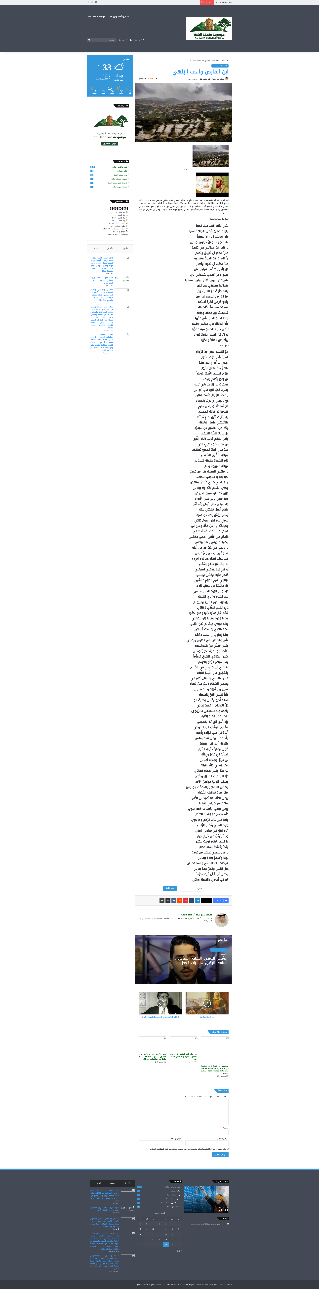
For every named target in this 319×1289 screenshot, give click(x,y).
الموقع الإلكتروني (175, 1138)
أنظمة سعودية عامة (119, 187)
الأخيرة (125, 248)
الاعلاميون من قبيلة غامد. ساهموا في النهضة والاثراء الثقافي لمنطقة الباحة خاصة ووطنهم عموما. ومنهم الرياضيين (215, 1069)
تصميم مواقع (156, 1284)
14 (179, 1234)
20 (140, 1234)
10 (159, 1229)
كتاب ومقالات (122, 171)
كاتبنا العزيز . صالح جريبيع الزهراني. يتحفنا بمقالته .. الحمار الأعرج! (101, 280)
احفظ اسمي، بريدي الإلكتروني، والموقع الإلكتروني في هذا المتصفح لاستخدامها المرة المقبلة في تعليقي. (188, 1149)
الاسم (226, 1127)
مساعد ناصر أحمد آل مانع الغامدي (213, 79)
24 (159, 1239)
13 (140, 1229)
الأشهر (110, 248)
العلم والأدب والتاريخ (212, 60)
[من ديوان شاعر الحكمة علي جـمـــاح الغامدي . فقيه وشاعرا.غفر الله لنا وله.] (183, 1044)
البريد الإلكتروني (222, 1138)
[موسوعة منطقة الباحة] (209, 28)
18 (153, 1234)
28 (179, 1244)
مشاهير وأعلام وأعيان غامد (119, 16)
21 (179, 1239)
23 (166, 1239)
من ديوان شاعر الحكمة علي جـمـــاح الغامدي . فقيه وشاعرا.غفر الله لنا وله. (183, 1057)
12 (147, 1229)
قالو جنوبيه (222, 1210)
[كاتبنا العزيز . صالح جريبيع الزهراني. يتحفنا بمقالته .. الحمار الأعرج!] (122, 281)
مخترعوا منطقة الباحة (119, 179)
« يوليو (179, 1250)
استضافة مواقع (142, 1284)
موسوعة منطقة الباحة (96, 16)
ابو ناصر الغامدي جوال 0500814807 (178, 1284)
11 (153, 1229)
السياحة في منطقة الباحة (117, 183)
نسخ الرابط (170, 888)
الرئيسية (224, 60)
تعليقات (94, 248)
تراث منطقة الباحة (120, 175)
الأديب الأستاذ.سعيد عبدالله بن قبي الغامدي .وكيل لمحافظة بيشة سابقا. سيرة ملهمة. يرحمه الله (152, 1057)
